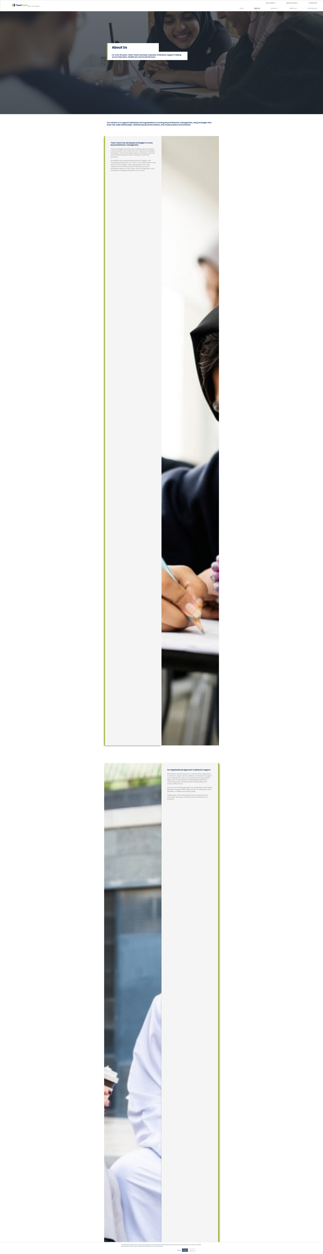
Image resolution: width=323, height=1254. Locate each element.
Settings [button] (179, 1250)
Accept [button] (184, 1250)
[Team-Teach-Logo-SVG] (19, 4)
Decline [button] (192, 1250)
